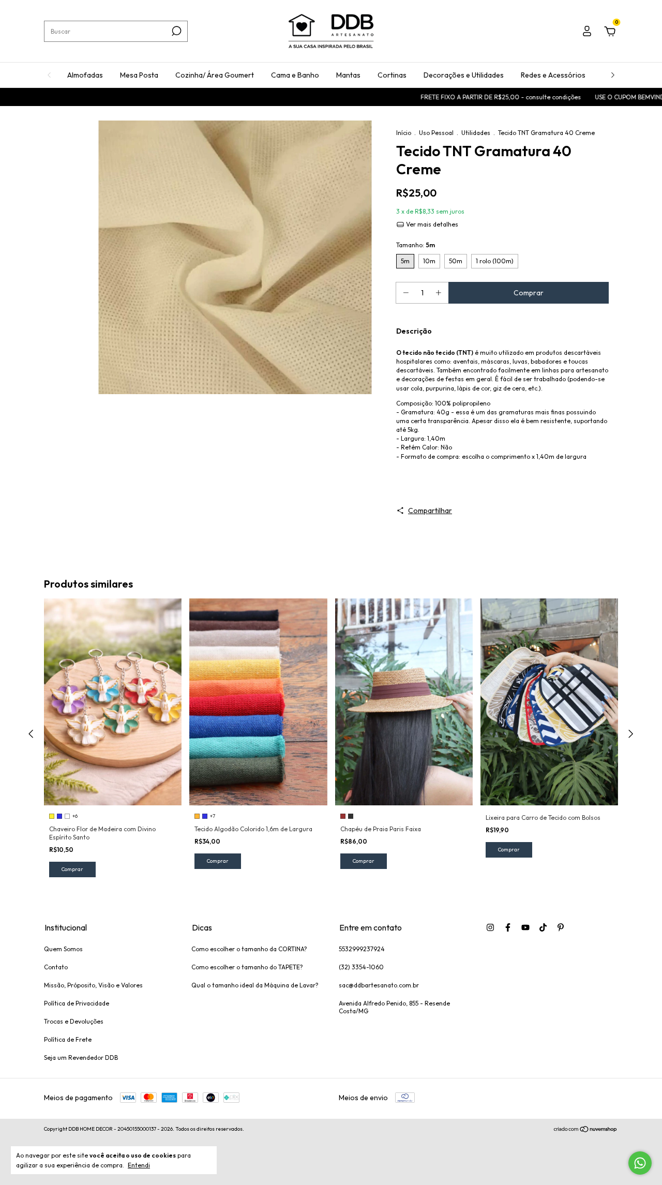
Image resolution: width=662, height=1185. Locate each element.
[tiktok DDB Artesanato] (543, 927)
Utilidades (475, 133)
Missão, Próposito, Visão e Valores (93, 985)
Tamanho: (415, 245)
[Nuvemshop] (585, 1130)
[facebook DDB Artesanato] (508, 927)
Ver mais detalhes (431, 224)
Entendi (139, 1165)
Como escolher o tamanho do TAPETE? (247, 967)
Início (403, 133)
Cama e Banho (295, 75)
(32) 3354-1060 (361, 967)
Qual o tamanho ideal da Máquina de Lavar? (255, 985)
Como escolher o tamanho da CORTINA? (249, 949)
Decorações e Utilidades (464, 75)
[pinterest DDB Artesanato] (560, 927)
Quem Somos (63, 949)
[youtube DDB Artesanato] (525, 927)
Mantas (348, 75)
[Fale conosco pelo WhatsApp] (640, 1163)
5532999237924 (362, 949)
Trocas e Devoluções (73, 1021)
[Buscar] (175, 31)
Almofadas (85, 75)
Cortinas (392, 75)
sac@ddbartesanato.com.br (379, 985)
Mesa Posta (139, 75)
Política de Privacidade (76, 1003)
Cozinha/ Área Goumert (214, 75)
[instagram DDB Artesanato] (490, 927)
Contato (56, 967)
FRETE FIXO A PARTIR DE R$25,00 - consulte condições (465, 97)
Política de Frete (68, 1039)
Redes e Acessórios (553, 75)
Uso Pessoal (436, 133)
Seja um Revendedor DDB (81, 1057)
